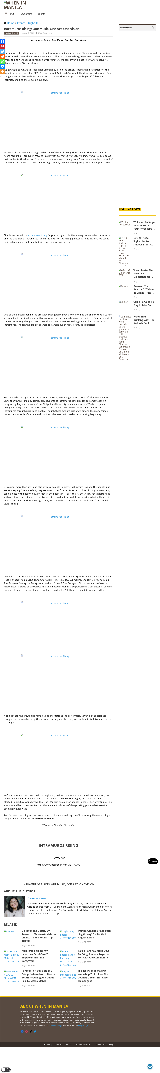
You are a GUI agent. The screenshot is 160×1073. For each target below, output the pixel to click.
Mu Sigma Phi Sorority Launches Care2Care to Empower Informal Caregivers (35, 956)
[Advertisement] (137, 162)
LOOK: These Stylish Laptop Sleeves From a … (143, 241)
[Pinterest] (2, 46)
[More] (2, 71)
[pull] (6, 13)
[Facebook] (2, 41)
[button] (6, 1069)
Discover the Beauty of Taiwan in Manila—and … (143, 289)
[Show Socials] (150, 1066)
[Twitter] (2, 51)
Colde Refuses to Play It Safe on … (143, 303)
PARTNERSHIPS (83, 1044)
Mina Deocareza (45, 33)
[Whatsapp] (2, 61)
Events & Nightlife (11, 33)
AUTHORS (58, 1044)
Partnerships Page (54, 1025)
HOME (47, 1044)
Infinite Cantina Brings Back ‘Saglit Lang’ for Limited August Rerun (94, 934)
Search (153, 861)
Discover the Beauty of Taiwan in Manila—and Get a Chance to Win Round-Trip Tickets (39, 936)
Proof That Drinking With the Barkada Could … (143, 320)
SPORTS (41, 14)
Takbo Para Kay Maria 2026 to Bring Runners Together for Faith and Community (94, 954)
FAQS (111, 1044)
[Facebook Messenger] (2, 66)
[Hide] (1, 76)
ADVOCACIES (26, 14)
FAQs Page (83, 1025)
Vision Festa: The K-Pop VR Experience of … (143, 273)
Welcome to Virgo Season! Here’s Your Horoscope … (144, 225)
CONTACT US (99, 1044)
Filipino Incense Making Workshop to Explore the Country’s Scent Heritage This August (93, 976)
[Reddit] (2, 56)
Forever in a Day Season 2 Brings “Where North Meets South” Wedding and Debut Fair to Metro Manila (38, 976)
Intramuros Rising (37, 235)
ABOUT (69, 1044)
